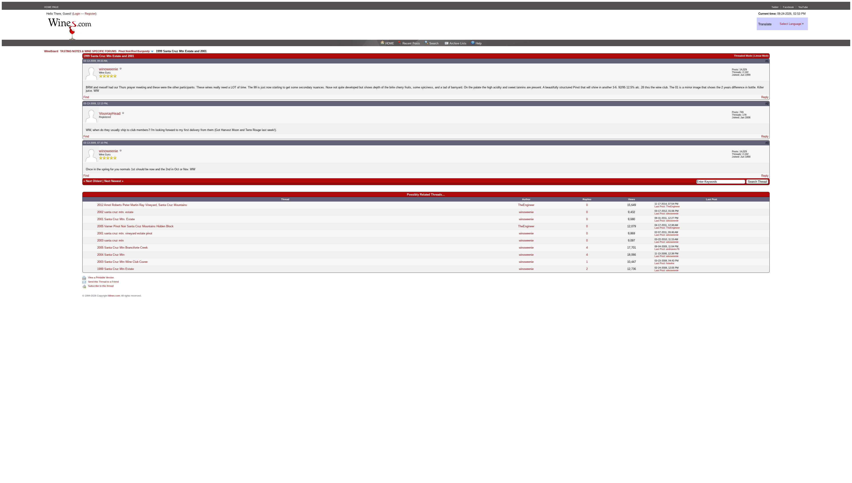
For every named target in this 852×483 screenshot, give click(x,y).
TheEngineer (526, 205)
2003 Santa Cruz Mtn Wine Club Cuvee (122, 261)
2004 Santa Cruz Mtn (110, 254)
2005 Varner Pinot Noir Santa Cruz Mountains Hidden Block (135, 226)
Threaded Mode (743, 55)
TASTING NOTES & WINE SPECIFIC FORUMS (88, 51)
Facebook (788, 7)
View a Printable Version (101, 277)
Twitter (775, 7)
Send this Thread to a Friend (103, 281)
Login (76, 13)
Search (433, 43)
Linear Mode (761, 55)
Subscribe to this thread (101, 286)
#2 (767, 103)
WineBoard (51, 51)
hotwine (670, 263)
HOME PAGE (51, 7)
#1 (767, 61)
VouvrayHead (109, 113)
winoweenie (108, 69)
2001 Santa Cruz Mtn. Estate (116, 219)
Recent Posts (411, 43)
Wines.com (114, 295)
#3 (767, 143)
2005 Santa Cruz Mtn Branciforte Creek (122, 247)
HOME (389, 43)
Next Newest (112, 181)
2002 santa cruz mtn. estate (115, 212)
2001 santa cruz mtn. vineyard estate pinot (124, 233)
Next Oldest (94, 181)
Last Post (660, 206)
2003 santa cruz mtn (110, 240)
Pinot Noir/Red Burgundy (134, 51)
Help (478, 43)
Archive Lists (458, 43)
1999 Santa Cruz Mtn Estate (115, 269)
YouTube (803, 7)
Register (90, 13)
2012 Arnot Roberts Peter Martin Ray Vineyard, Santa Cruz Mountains (142, 205)
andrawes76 (672, 249)
